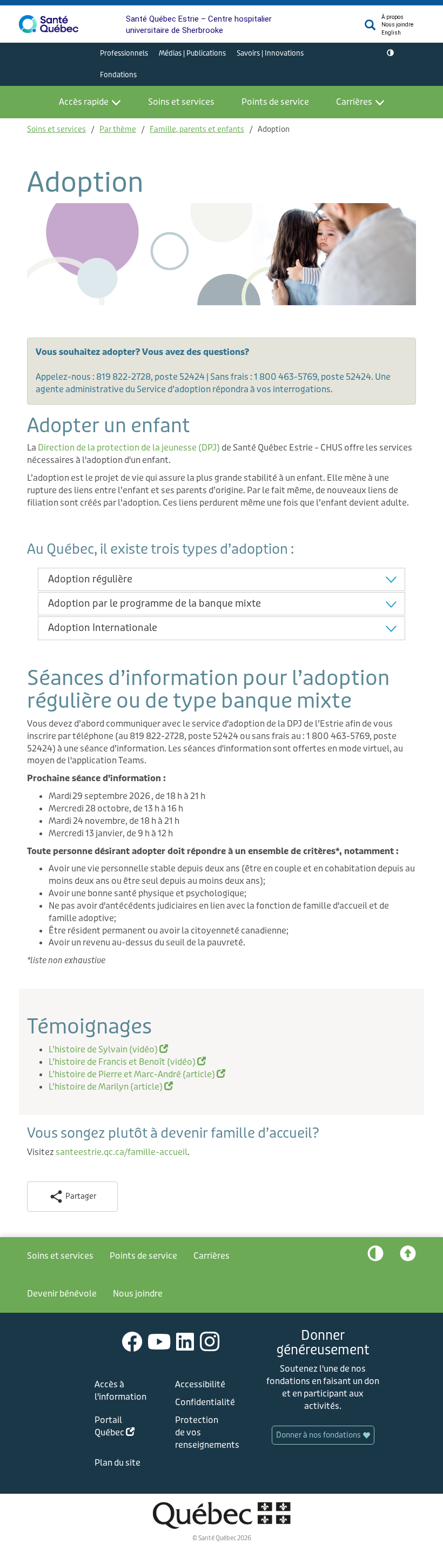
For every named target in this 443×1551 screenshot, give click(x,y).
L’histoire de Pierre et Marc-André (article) (137, 1074)
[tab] (221, 579)
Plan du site (117, 1462)
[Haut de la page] (408, 1256)
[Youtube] (159, 1341)
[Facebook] (132, 1341)
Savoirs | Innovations (270, 53)
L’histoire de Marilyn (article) (111, 1086)
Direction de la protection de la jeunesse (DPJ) (129, 447)
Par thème (117, 129)
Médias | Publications (192, 53)
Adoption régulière (90, 579)
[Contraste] (390, 53)
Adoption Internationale (102, 627)
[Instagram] (210, 1341)
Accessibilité (200, 1384)
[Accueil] (48, 24)
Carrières (354, 102)
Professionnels (124, 53)
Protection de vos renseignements (203, 1432)
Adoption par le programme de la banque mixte (154, 603)
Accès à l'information (120, 1390)
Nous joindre (397, 25)
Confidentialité (203, 1402)
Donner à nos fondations (319, 1435)
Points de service (275, 102)
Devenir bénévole (62, 1293)
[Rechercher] (370, 28)
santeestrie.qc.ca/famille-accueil (121, 1152)
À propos (392, 17)
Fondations (118, 74)
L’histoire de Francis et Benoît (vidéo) (127, 1061)
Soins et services (181, 102)
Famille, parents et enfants (197, 129)
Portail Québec (123, 1428)
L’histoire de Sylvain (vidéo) (108, 1049)
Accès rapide (84, 102)
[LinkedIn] (185, 1341)
